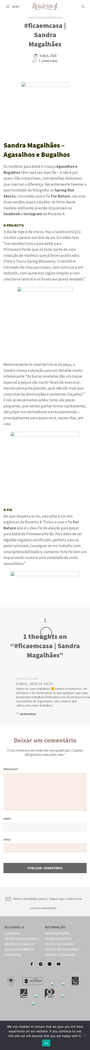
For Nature (60, 196)
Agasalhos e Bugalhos (36, 154)
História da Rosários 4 (22, 939)
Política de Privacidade (62, 949)
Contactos (13, 955)
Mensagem (11, 769)
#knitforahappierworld (45, 17)
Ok (46, 1043)
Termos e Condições (60, 955)
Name (7, 818)
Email (7, 839)
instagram (33, 213)
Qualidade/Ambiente (19, 949)
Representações (57, 933)
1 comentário (48, 61)
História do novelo (19, 944)
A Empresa (12, 933)
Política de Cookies (59, 944)
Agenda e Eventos (58, 939)
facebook (11, 213)
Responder (28, 714)
